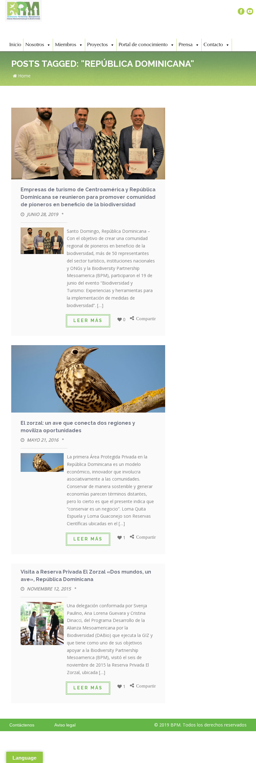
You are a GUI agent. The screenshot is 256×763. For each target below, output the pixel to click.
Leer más (88, 320)
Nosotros (34, 44)
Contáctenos (21, 724)
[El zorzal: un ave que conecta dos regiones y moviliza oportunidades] (88, 380)
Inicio (15, 44)
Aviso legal (65, 724)
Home (24, 76)
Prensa (186, 44)
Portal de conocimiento (143, 44)
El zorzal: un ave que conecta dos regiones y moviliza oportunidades (78, 426)
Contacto (213, 44)
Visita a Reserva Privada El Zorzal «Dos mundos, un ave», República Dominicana (86, 575)
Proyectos (97, 44)
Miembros (65, 44)
